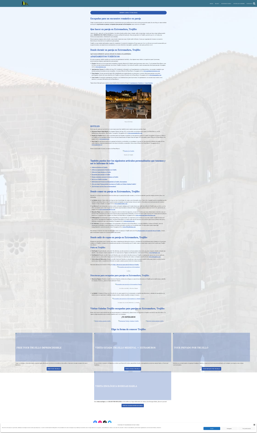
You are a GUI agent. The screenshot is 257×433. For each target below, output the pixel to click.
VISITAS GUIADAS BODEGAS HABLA (133, 405)
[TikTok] (105, 422)
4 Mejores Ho (95, 167)
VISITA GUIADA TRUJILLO (132, 369)
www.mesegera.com (129, 221)
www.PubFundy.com (154, 252)
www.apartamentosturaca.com (152, 71)
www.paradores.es (104, 139)
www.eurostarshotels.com (135, 133)
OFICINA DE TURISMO (239, 3)
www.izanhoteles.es (97, 145)
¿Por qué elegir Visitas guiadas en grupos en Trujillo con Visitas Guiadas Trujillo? (114, 184)
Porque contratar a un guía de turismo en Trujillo (105, 177)
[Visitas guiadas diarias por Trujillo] (25, 3)
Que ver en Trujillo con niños (99, 179)
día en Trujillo (157, 230)
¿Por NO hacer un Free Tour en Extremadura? (104, 186)
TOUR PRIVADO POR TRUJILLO (211, 369)
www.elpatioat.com (101, 67)
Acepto (212, 428)
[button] (254, 424)
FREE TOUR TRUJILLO (54, 369)
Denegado (229, 428)
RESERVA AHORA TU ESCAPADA (128, 12)
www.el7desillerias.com (129, 227)
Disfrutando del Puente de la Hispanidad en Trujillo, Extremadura (109, 181)
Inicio (211, 3)
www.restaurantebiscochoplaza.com (145, 215)
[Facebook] (95, 422)
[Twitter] (109, 422)
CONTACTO (249, 3)
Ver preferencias (246, 428)
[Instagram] (100, 422)
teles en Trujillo (103, 167)
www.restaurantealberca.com (107, 209)
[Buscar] (254, 3)
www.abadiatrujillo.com (121, 203)
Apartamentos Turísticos (137, 83)
